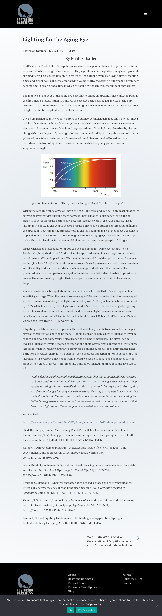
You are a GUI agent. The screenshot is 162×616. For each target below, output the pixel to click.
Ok (70, 610)
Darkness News (132, 579)
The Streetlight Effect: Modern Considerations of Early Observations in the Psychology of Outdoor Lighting (110, 541)
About (72, 574)
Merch (127, 574)
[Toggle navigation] (145, 15)
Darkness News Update (82, 587)
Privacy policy (86, 610)
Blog (71, 591)
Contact (128, 583)
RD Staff (69, 51)
